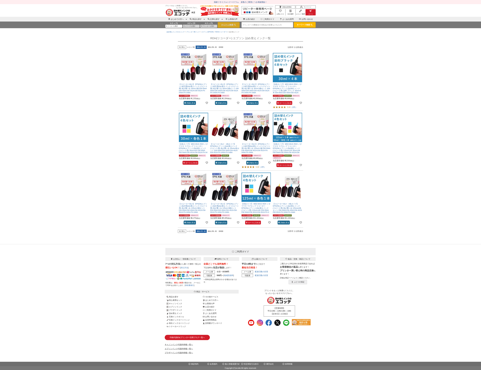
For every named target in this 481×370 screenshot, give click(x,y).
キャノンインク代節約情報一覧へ (179, 344)
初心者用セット (175, 300)
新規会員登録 (286, 7)
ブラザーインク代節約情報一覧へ (179, 353)
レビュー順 (191, 47)
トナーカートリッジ (177, 326)
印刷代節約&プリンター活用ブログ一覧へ (187, 337)
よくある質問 (288, 19)
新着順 (221, 47)
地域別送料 (228, 275)
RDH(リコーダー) (221, 32)
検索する (229, 25)
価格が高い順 (212, 47)
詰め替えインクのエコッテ (176, 32)
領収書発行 (189, 285)
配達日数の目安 (261, 272)
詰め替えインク (175, 313)
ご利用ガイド (268, 19)
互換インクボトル (176, 317)
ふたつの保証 (299, 282)
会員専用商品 (210, 320)
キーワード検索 (303, 25)
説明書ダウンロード (213, 323)
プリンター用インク (193, 32)
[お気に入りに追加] (206, 102)
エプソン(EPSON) (207, 32)
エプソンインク (175, 307)
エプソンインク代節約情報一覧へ (179, 349)
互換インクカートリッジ (179, 320)
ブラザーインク (175, 310)
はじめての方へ (211, 300)
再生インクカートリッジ (179, 323)
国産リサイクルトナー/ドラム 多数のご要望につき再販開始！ (240, 2)
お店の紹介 (250, 19)
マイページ (307, 7)
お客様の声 (232, 19)
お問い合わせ (307, 19)
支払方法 (184, 268)
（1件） (262, 167)
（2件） (293, 107)
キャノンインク (175, 303)
